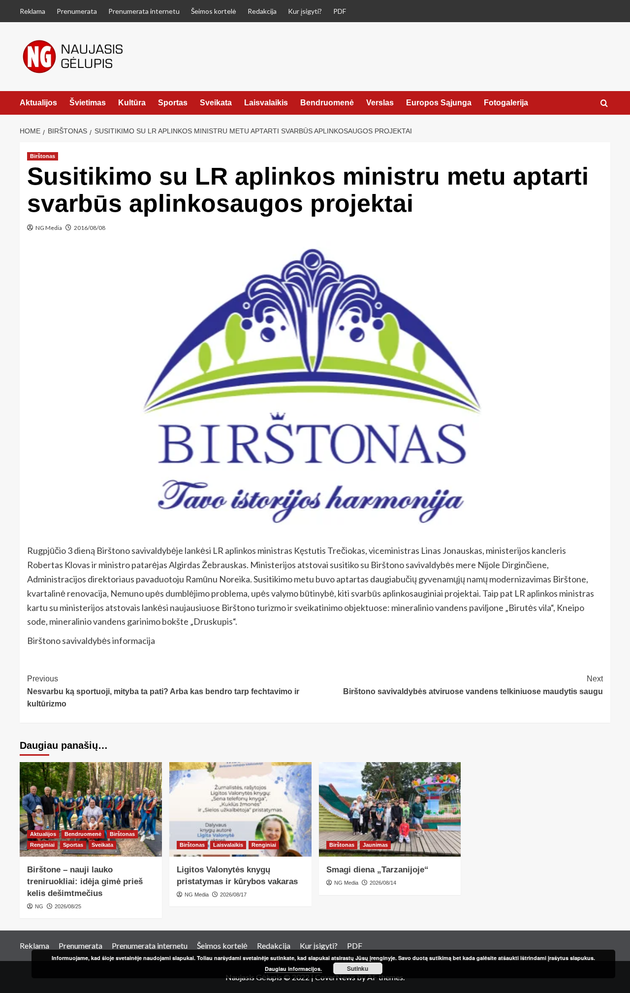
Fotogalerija (506, 102)
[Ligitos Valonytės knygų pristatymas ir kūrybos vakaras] (240, 809)
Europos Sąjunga (439, 102)
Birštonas (42, 156)
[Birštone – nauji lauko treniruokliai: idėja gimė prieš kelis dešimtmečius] (91, 809)
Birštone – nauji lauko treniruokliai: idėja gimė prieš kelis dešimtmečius (85, 881)
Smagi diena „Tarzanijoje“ (377, 869)
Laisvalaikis (266, 102)
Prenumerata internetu (144, 11)
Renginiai (42, 845)
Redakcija (262, 11)
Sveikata (216, 102)
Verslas (380, 102)
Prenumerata (77, 11)
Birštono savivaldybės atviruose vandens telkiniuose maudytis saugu (473, 685)
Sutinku (357, 968)
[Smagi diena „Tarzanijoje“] (390, 809)
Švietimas (87, 102)
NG (39, 906)
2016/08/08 (89, 227)
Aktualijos (38, 102)
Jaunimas (375, 845)
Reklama (32, 11)
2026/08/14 (383, 883)
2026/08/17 (233, 894)
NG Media (48, 227)
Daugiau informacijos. (293, 968)
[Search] (604, 103)
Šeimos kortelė (213, 11)
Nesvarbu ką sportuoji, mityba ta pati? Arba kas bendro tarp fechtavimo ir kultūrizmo (163, 691)
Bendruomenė (327, 102)
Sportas (173, 102)
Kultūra (132, 102)
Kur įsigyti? (305, 11)
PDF (339, 11)
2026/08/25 (68, 906)
